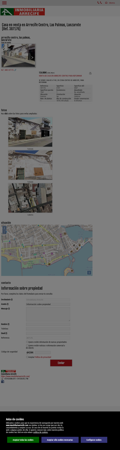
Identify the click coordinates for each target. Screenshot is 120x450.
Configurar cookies (94, 440)
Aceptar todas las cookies (23, 440)
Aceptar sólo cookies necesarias (60, 440)
